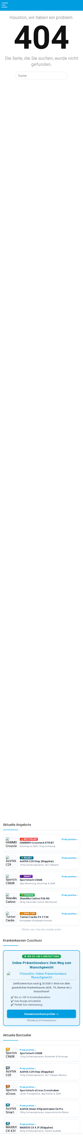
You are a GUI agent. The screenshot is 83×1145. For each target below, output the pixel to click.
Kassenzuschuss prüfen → (41, 1014)
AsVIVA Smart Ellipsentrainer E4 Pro (41, 1108)
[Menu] (5, 5)
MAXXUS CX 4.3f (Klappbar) (36, 1127)
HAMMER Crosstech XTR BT (37, 842)
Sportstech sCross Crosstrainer (39, 1090)
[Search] (77, 5)
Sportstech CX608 (31, 879)
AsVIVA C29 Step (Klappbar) (37, 861)
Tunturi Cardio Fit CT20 (34, 917)
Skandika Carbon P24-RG (35, 898)
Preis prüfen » (70, 839)
